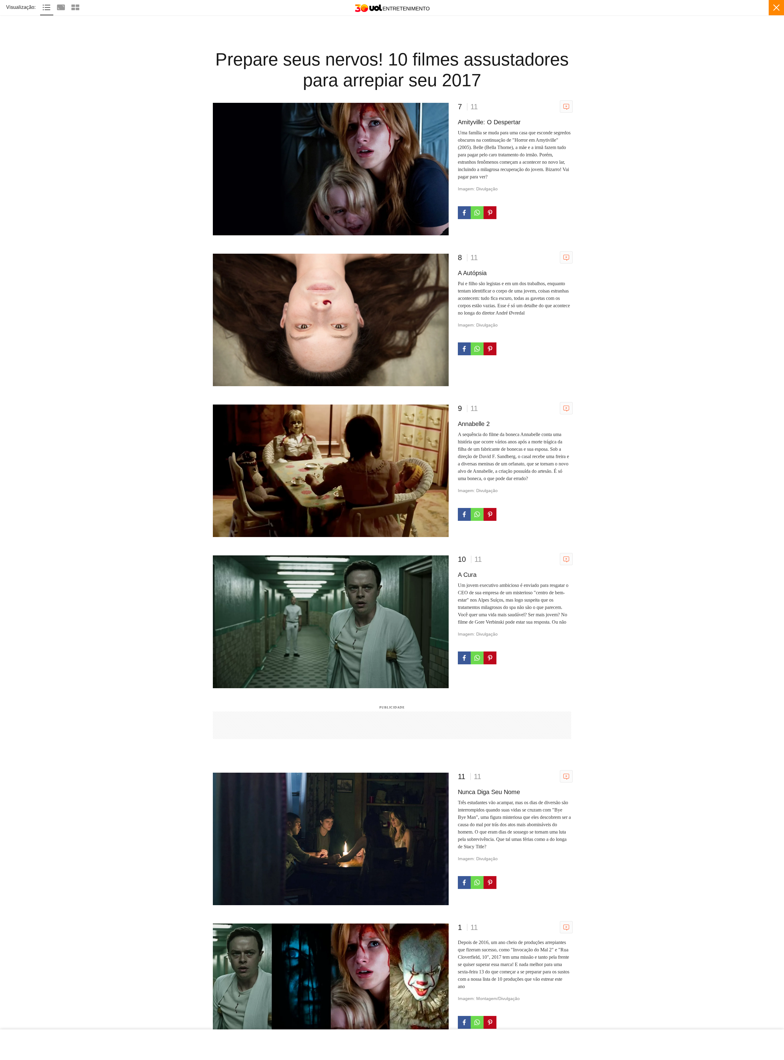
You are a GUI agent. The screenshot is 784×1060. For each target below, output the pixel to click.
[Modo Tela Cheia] (62, 7)
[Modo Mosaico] (75, 7)
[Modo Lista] (47, 7)
